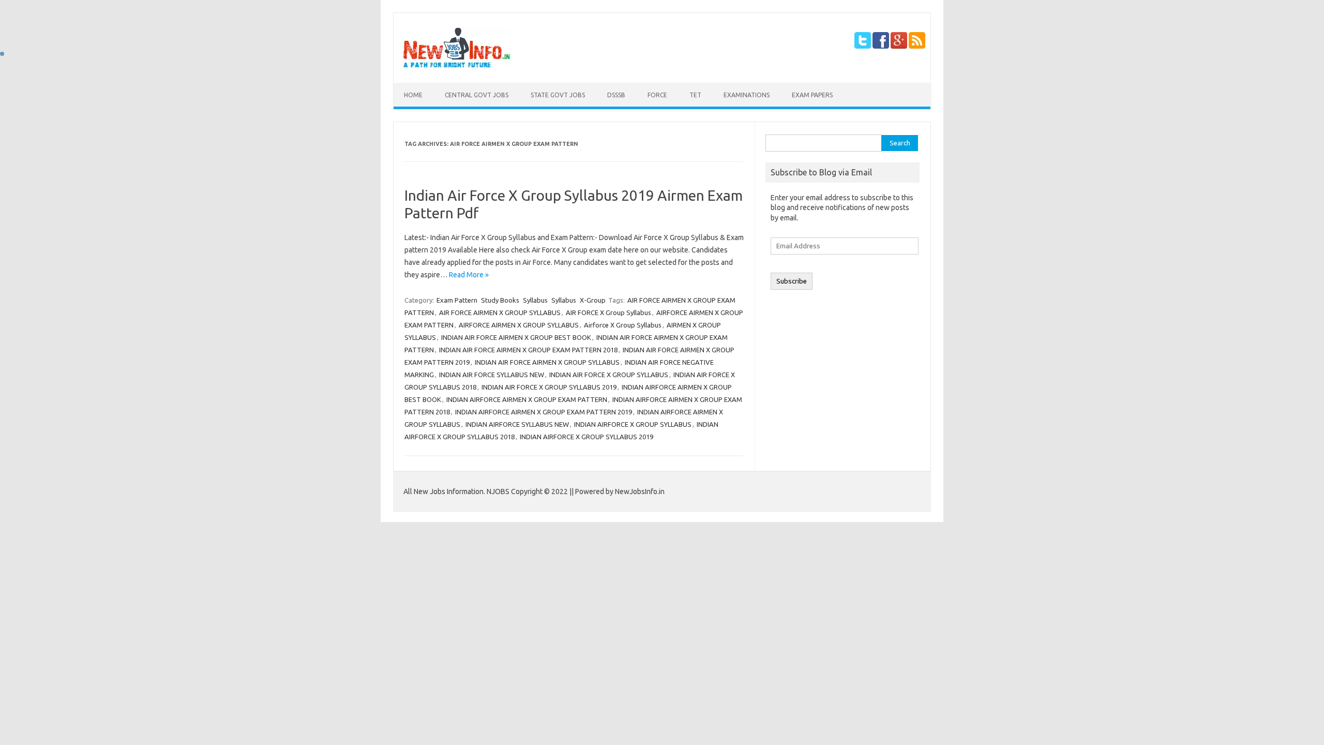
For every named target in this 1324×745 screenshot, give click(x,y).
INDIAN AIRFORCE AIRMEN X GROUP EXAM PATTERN (526, 399)
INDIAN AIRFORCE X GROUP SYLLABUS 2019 (586, 436)
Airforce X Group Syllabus (622, 325)
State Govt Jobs (558, 95)
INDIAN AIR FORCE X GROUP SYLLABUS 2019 (549, 387)
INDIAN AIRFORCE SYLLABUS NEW (517, 424)
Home (413, 95)
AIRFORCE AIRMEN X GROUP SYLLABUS (519, 325)
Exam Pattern (457, 300)
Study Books (500, 300)
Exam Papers (812, 95)
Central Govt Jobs (476, 95)
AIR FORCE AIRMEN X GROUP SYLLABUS (500, 312)
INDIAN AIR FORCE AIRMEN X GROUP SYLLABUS (547, 362)
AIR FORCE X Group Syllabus (608, 312)
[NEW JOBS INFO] (456, 66)
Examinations (747, 95)
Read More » (469, 275)
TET (695, 95)
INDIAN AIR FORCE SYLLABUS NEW (491, 374)
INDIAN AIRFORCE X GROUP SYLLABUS (632, 424)
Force (657, 95)
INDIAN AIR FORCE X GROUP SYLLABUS (608, 374)
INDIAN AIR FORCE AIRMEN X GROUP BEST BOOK (516, 337)
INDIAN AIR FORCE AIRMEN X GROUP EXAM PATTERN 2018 (528, 349)
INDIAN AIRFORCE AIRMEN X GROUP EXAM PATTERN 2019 (543, 411)
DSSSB (616, 95)
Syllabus (535, 300)
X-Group (593, 300)
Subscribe (791, 281)
